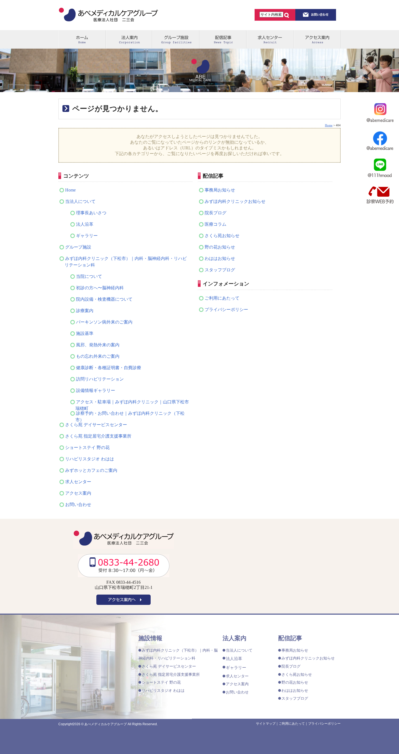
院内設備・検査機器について (104, 299)
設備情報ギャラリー (95, 390)
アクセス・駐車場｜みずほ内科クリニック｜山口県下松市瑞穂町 (132, 402)
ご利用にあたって (222, 298)
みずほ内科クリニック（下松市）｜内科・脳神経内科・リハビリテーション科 (126, 261)
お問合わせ (316, 14)
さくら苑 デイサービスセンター (96, 424)
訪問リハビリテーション (100, 379)
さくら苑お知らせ (222, 235)
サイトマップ (266, 723)
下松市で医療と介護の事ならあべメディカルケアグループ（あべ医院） (108, 15)
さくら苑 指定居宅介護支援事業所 (98, 436)
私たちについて (128, 39)
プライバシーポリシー (226, 309)
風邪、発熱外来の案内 (97, 345)
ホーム (81, 39)
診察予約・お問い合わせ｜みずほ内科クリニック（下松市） (130, 414)
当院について (89, 276)
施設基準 (84, 333)
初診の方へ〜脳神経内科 (100, 287)
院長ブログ (215, 213)
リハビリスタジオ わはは (89, 459)
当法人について (80, 201)
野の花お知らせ (220, 247)
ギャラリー (87, 235)
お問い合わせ (78, 504)
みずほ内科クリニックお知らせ (235, 201)
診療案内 (84, 310)
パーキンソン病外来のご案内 (104, 322)
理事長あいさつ (91, 213)
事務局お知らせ (220, 190)
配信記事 (222, 39)
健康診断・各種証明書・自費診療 (108, 367)
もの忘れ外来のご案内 (97, 356)
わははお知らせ (220, 258)
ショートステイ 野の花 (87, 447)
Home (70, 190)
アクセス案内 (317, 39)
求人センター (269, 39)
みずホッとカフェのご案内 (91, 470)
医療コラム (215, 224)
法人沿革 (84, 224)
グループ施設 (175, 39)
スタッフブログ (220, 270)
